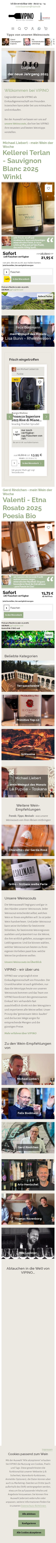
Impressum (47, 1449)
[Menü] (13, 29)
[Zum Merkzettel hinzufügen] (48, 188)
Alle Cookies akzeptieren (29, 1532)
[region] (28, 417)
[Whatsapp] (39, 29)
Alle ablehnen (29, 1514)
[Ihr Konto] (33, 29)
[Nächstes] (46, 417)
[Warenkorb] (46, 29)
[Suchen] (19, 29)
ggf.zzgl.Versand (16, 290)
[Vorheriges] (10, 417)
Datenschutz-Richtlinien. (33, 1505)
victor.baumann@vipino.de (28, 6)
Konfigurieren (29, 1523)
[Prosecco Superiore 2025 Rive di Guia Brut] (28, 393)
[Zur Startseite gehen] (20, 16)
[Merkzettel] (26, 29)
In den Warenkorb (21, 279)
